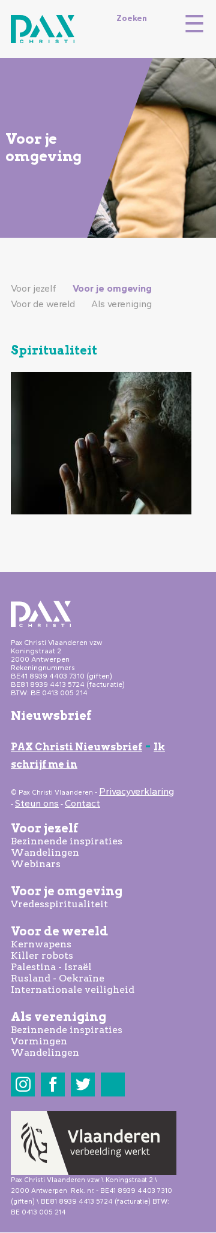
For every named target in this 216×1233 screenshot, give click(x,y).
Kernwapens (41, 944)
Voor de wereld (43, 304)
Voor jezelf (33, 288)
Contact (82, 803)
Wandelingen (45, 852)
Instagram (23, 1084)
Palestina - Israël (51, 967)
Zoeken (131, 18)
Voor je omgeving (112, 288)
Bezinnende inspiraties (66, 841)
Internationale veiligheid (72, 989)
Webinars (36, 864)
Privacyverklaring (136, 791)
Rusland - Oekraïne (57, 978)
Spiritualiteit (54, 350)
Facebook (53, 1084)
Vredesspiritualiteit (59, 904)
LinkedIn (113, 1084)
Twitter (83, 1084)
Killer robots (42, 955)
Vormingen (39, 1041)
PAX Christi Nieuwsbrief (76, 747)
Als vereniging (121, 304)
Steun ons (37, 803)
